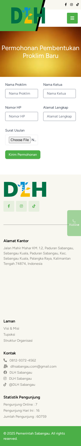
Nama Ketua (52, 85)
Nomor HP (13, 107)
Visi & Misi (11, 328)
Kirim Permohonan (23, 154)
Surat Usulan (15, 130)
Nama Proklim (16, 85)
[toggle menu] (72, 18)
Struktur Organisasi (18, 340)
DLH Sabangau (20, 372)
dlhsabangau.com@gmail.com (33, 366)
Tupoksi (9, 334)
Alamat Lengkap (55, 107)
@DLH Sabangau (21, 385)
